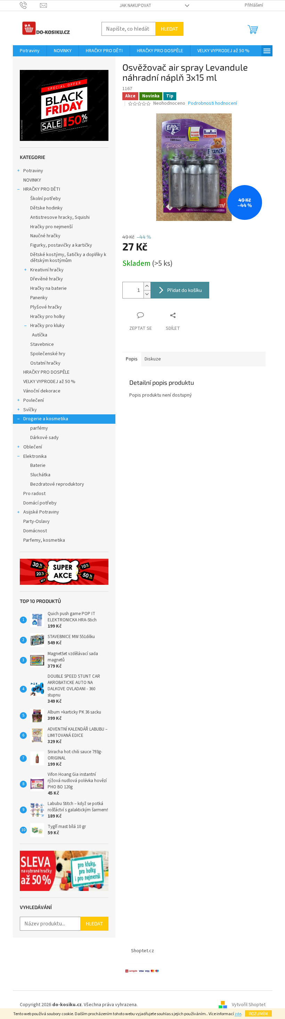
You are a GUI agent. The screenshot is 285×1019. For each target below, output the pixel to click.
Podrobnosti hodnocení (212, 103)
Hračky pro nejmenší (51, 226)
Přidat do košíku (184, 290)
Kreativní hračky (47, 269)
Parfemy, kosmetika (44, 540)
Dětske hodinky (46, 208)
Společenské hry (47, 353)
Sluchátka (40, 474)
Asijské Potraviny (41, 512)
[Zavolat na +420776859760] (30, 5)
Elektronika (35, 456)
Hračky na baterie (48, 288)
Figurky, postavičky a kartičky (61, 245)
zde (238, 1014)
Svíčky (30, 409)
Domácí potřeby (40, 503)
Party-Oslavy (36, 521)
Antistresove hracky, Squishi (60, 217)
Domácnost (35, 530)
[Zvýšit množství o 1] (147, 286)
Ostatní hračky (45, 363)
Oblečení (32, 447)
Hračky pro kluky (47, 325)
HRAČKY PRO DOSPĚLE (46, 372)
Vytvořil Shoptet (249, 1004)
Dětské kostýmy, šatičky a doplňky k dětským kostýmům (68, 257)
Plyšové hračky (46, 307)
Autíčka (39, 335)
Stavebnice (42, 344)
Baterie (38, 465)
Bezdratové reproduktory (57, 484)
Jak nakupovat (135, 5)
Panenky (39, 297)
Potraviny (33, 170)
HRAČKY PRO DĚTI (41, 189)
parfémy (39, 428)
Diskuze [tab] (153, 359)
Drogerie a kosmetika (45, 418)
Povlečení (33, 400)
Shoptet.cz (142, 950)
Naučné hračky (45, 235)
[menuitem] (30, 50)
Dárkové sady (44, 437)
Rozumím (258, 1013)
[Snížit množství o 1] (147, 294)
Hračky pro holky (47, 316)
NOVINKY (32, 180)
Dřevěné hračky (46, 279)
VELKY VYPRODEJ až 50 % (49, 381)
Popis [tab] (132, 359)
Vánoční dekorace (41, 391)
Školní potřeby (45, 198)
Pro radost (34, 493)
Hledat (169, 29)
